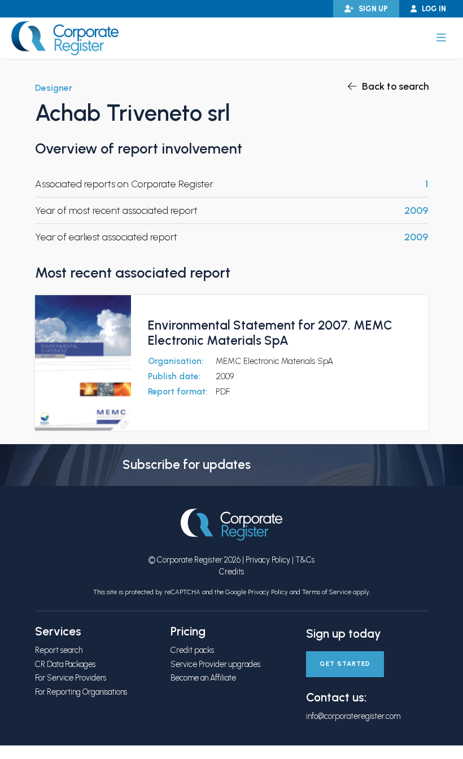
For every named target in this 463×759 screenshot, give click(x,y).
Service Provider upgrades (215, 664)
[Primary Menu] (441, 38)
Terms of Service (326, 592)
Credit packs (192, 650)
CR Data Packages (65, 664)
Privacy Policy (268, 560)
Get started (345, 664)
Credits (231, 572)
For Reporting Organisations (81, 692)
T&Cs (305, 560)
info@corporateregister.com (353, 716)
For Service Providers (70, 678)
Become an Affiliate (203, 678)
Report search (58, 650)
